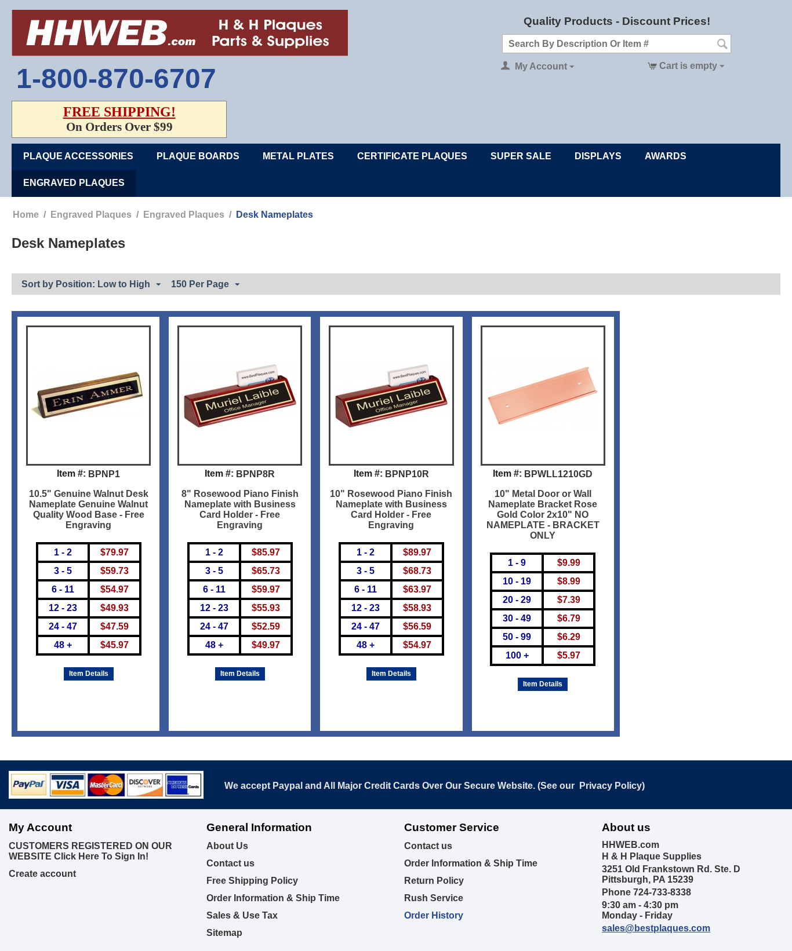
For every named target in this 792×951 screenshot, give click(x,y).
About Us (227, 846)
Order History (433, 915)
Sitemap (224, 933)
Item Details (88, 674)
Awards (665, 156)
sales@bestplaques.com (656, 928)
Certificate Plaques (412, 156)
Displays (598, 156)
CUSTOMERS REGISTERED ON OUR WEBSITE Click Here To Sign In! (90, 851)
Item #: (71, 473)
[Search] (722, 44)
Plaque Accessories (78, 156)
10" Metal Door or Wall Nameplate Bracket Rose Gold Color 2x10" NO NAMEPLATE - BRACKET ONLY (543, 514)
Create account (42, 874)
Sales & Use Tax (242, 915)
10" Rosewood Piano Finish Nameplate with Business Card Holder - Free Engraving (391, 509)
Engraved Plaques (74, 183)
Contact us (230, 863)
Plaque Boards (198, 156)
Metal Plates (298, 156)
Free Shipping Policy (252, 881)
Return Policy (434, 881)
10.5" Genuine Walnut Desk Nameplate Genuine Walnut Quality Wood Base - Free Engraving (88, 509)
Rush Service (433, 898)
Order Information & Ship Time (273, 898)
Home (26, 215)
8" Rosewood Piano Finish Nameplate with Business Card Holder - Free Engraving (240, 509)
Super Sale (521, 156)
